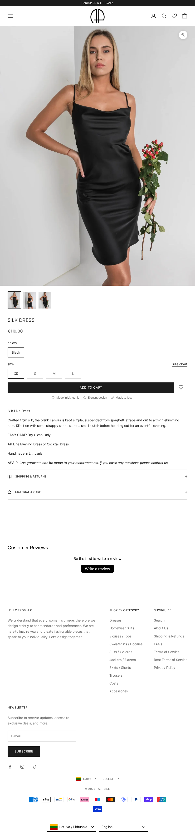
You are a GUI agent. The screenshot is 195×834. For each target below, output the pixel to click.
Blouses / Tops (120, 636)
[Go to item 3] (44, 300)
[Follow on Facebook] (10, 766)
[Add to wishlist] (181, 387)
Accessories (118, 691)
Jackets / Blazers (122, 660)
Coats (113, 683)
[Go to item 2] (29, 300)
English (108, 779)
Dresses (115, 620)
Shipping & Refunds (169, 636)
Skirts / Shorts (120, 667)
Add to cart (91, 387)
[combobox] (71, 827)
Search (159, 620)
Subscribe (24, 751)
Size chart (179, 364)
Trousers (115, 675)
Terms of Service (167, 652)
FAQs (158, 644)
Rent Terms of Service (170, 660)
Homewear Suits (121, 628)
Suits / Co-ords (120, 652)
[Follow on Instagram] (22, 766)
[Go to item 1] (14, 300)
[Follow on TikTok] (34, 766)
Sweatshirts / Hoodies (125, 644)
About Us (161, 628)
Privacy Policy (164, 667)
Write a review (97, 568)
